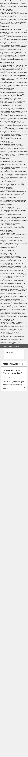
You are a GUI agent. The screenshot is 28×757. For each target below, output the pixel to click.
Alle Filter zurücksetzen (11, 354)
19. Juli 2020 (6, 377)
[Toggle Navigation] (25, 346)
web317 (12, 377)
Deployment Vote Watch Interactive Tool (11, 346)
